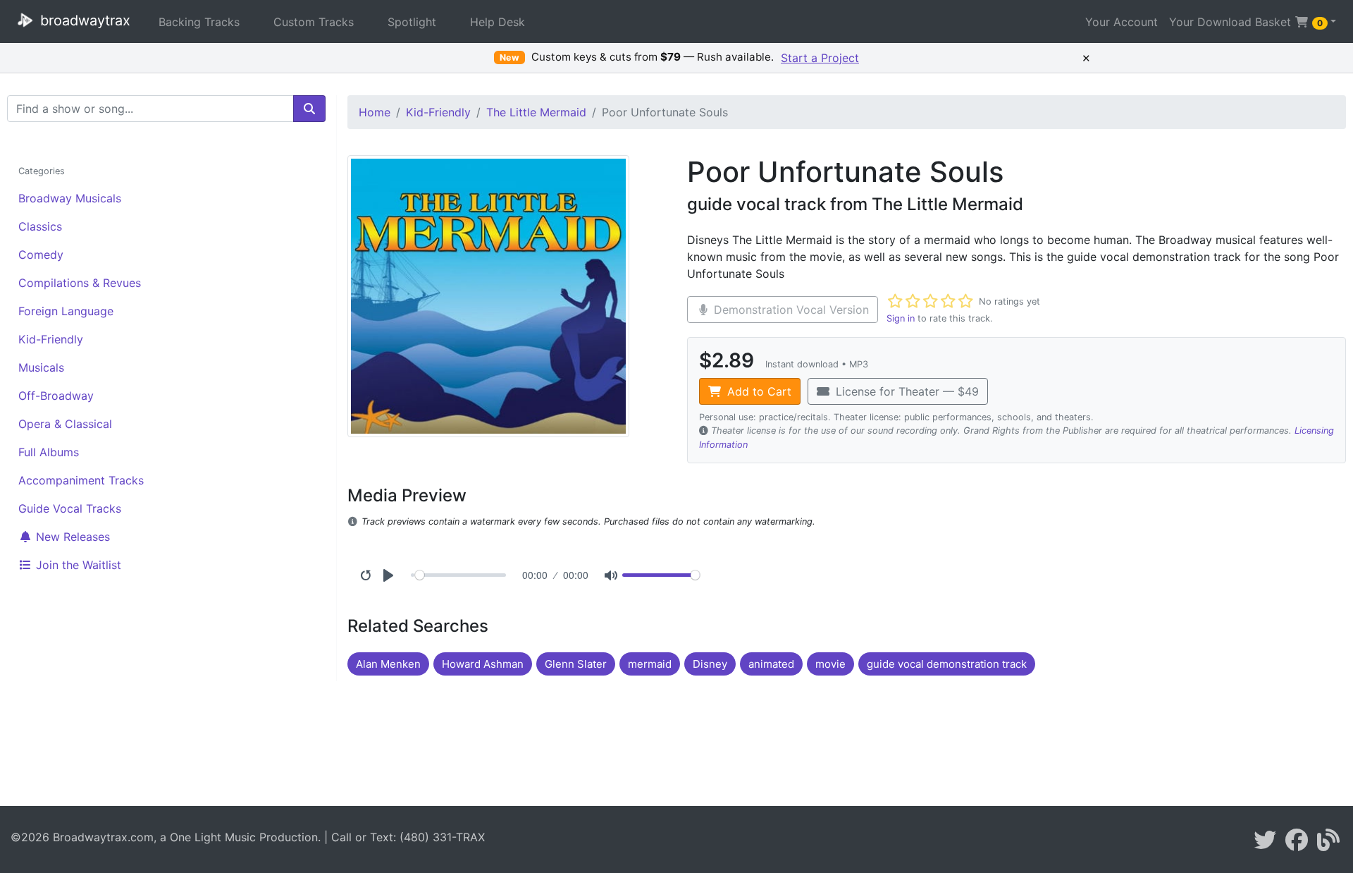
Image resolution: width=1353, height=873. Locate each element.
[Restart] (365, 575)
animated (771, 664)
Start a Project (820, 58)
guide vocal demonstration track (947, 664)
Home (374, 112)
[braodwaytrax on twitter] (1265, 844)
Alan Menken (388, 664)
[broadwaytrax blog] (1328, 844)
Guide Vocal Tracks (69, 508)
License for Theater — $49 (905, 391)
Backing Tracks (199, 22)
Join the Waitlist (76, 565)
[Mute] (611, 575)
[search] (309, 108)
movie (830, 664)
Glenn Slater (576, 664)
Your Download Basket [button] (1246, 22)
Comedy (40, 255)
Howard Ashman (483, 664)
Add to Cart (757, 391)
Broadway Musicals (69, 198)
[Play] (388, 575)
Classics (40, 226)
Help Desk (497, 22)
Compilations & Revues (79, 283)
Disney (710, 664)
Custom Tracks (313, 22)
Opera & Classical (65, 424)
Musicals (41, 367)
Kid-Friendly (50, 339)
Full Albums (48, 452)
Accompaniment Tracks (81, 480)
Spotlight (412, 22)
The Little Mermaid (536, 112)
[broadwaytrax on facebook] (1297, 844)
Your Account (1121, 22)
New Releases (71, 537)
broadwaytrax (83, 20)
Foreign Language (65, 311)
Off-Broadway (56, 396)
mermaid (650, 664)
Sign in (900, 318)
